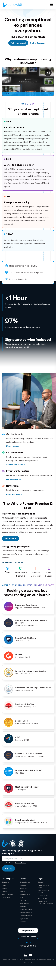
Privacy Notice (20, 863)
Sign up (8, 868)
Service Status (25, 882)
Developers (23, 885)
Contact (4, 885)
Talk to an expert (18, 43)
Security (23, 891)
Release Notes (24, 903)
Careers (4, 891)
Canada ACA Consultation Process (45, 902)
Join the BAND (10, 538)
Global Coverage (37, 43)
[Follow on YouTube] (30, 955)
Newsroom (6, 888)
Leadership (6, 897)
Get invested (12, 479)
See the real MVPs (14, 464)
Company (5, 882)
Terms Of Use (42, 898)
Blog (21, 897)
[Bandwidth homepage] (13, 4)
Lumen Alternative (26, 916)
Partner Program (26, 894)
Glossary (23, 906)
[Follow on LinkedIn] (25, 955)
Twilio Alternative (26, 910)
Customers (23, 900)
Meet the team (13, 446)
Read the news (13, 494)
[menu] (51, 4)
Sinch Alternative (26, 913)
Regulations (24, 919)
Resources (23, 888)
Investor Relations (8, 894)
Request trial (28, 930)
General (40, 882)
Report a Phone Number (43, 891)
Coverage (23, 922)
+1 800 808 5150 (28, 945)
